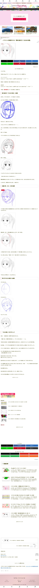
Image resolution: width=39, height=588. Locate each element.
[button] (32, 64)
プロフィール (19, 580)
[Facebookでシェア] (6, 379)
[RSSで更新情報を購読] (29, 456)
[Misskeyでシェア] (32, 376)
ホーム (7, 580)
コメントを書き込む (19, 563)
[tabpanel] (7, 30)
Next (38, 30)
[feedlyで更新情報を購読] (10, 456)
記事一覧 (19, 581)
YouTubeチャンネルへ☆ (19, 19)
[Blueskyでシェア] (24, 376)
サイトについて (32, 580)
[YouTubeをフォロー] (29, 454)
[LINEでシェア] (32, 379)
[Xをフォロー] (10, 454)
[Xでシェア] (6, 376)
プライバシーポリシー (32, 581)
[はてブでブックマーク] (15, 379)
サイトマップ (7, 581)
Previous (0, 30)
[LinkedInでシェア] (19, 381)
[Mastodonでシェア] (15, 376)
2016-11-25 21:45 (3, 555)
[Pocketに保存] (24, 379)
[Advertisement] (19, 434)
